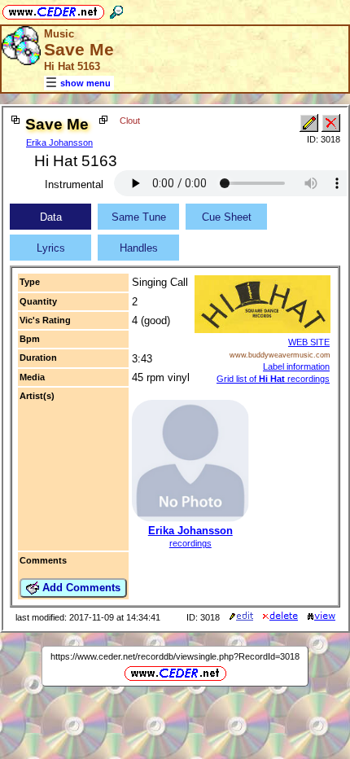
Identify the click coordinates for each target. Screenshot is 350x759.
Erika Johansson (59, 142)
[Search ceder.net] (116, 9)
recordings (190, 543)
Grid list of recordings (273, 379)
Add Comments (79, 587)
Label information (296, 366)
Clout (130, 120)
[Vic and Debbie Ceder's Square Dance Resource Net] (53, 9)
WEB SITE (309, 342)
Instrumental (74, 184)
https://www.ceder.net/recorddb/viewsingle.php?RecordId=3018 (175, 656)
